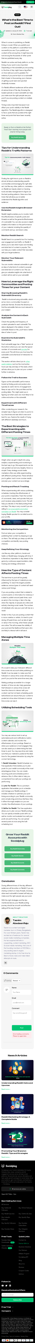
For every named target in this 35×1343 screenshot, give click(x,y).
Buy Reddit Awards (18, 856)
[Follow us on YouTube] (2, 1285)
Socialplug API (23, 1257)
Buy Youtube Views (7, 1229)
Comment (15, 1008)
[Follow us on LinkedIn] (10, 1285)
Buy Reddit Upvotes (17, 137)
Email (14, 998)
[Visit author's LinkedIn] (5, 962)
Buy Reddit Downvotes (17, 849)
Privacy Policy (5, 1336)
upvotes (24, 349)
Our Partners (23, 1250)
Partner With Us (24, 1243)
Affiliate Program (24, 1254)
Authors (21, 1274)
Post (21, 1028)
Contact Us (22, 1240)
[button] (20, 7)
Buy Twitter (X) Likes (25, 1214)
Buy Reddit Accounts (17, 863)
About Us (22, 1264)
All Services (5, 1204)
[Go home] (6, 7)
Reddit (17, 14)
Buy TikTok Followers (25, 1208)
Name (14, 988)
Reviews (21, 1267)
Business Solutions (25, 1247)
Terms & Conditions (14, 1336)
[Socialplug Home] (9, 1166)
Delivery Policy (24, 1336)
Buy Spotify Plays (24, 1217)
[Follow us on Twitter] (6, 1285)
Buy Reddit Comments (17, 869)
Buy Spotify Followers (8, 1223)
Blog (20, 1260)
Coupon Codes (24, 1271)
